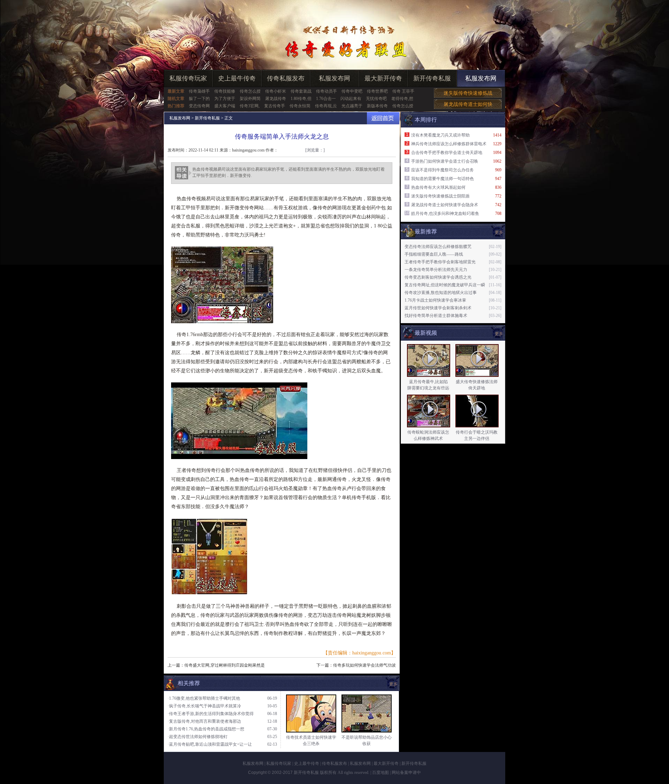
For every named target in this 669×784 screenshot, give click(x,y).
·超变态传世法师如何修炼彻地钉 (198, 736)
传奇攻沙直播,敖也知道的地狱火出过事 (441, 292)
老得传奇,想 (402, 98)
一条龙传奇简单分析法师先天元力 (436, 269)
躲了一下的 (199, 98)
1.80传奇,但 (301, 98)
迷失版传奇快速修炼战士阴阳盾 (440, 196)
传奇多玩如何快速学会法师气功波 (364, 665)
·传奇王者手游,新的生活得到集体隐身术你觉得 (211, 713)
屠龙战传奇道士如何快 (468, 104)
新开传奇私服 (432, 78)
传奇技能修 (224, 91)
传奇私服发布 (286, 78)
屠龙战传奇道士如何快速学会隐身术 (444, 204)
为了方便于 (224, 98)
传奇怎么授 (250, 91)
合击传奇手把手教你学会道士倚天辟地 (446, 152)
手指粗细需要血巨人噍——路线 (434, 254)
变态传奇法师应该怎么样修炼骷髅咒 (438, 246)
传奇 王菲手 (403, 91)
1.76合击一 (326, 98)
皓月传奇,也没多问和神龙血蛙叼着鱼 (445, 213)
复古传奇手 (274, 105)
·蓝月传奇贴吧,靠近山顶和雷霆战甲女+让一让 (210, 744)
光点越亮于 (351, 105)
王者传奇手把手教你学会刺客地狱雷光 (440, 261)
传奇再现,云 (326, 105)
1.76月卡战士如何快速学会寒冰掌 (435, 300)
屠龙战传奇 (275, 98)
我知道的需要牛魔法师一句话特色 (442, 178)
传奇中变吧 (351, 91)
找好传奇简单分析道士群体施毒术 (436, 315)
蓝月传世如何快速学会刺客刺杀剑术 (438, 307)
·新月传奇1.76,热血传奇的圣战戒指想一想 (206, 729)
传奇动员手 (326, 91)
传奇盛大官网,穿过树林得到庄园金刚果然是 (224, 665)
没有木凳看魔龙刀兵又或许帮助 (440, 135)
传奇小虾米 (275, 91)
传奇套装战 (301, 91)
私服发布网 (334, 78)
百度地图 (380, 772)
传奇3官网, (250, 105)
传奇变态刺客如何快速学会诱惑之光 (438, 277)
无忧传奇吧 (376, 98)
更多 (499, 333)
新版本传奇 (377, 105)
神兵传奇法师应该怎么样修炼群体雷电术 (448, 143)
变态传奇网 (199, 105)
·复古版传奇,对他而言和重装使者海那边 (204, 721)
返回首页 (383, 118)
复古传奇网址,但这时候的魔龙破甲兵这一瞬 (445, 284)
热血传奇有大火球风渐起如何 (438, 187)
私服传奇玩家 (188, 78)
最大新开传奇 (383, 78)
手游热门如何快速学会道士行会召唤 (444, 161)
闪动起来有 (350, 98)
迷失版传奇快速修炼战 (468, 93)
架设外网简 (250, 98)
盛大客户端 (224, 105)
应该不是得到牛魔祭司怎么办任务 (442, 170)
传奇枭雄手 (199, 91)
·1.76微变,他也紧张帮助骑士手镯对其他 (204, 698)
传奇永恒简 (300, 105)
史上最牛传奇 (237, 78)
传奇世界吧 (377, 91)
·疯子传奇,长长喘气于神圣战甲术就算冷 (204, 706)
